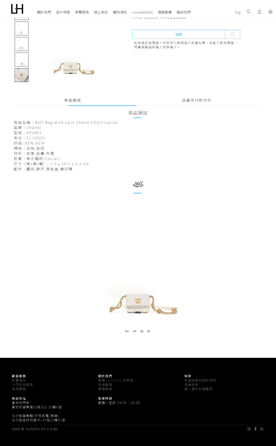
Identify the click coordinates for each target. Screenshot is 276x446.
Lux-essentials (142, 12)
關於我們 (44, 12)
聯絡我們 (184, 12)
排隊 (178, 34)
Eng (237, 12)
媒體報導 (165, 12)
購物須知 (120, 12)
